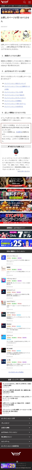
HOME (3, 6)
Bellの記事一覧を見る (24, 171)
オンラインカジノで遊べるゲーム (15, 103)
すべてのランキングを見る (16, 372)
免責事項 (19, 132)
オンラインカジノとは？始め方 (14, 95)
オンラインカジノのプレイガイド (15, 98)
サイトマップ (22, 465)
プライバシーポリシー (19, 463)
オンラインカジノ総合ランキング (15, 83)
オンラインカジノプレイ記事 (13, 92)
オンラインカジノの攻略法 (12, 101)
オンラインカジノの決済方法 (13, 106)
